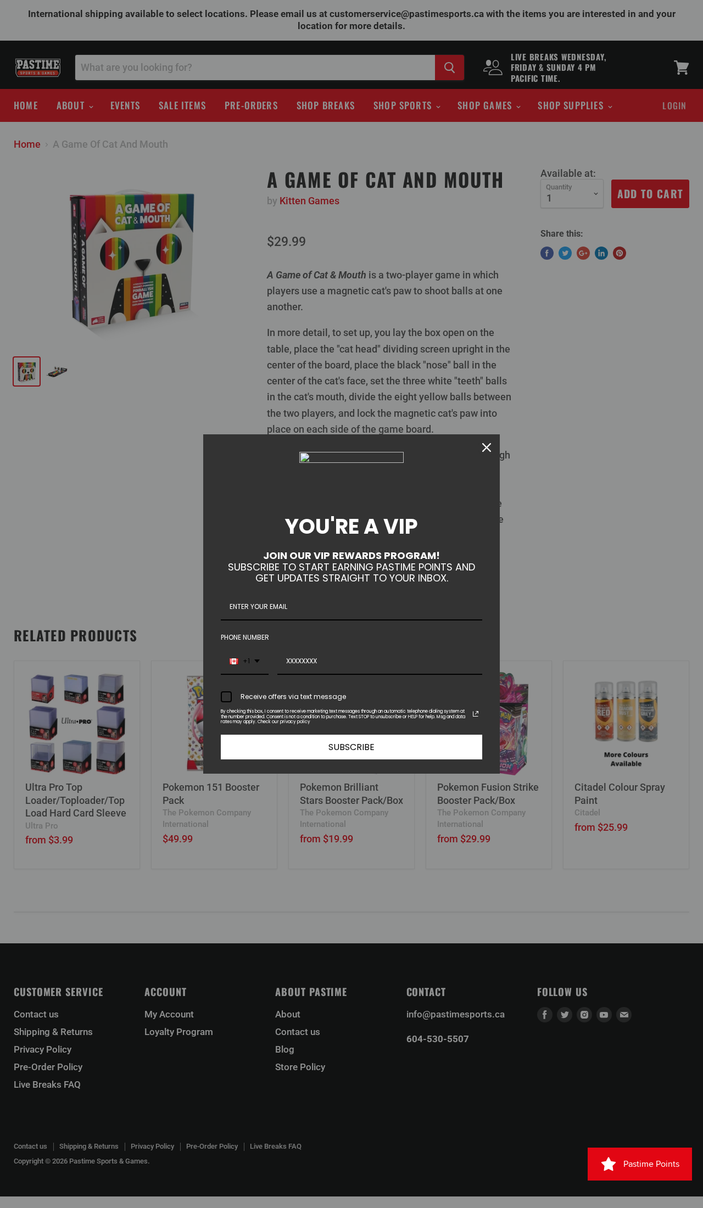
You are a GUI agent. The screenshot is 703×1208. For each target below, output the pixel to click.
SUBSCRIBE (351, 747)
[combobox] (245, 661)
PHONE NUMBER (245, 637)
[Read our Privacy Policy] (475, 713)
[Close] (486, 447)
